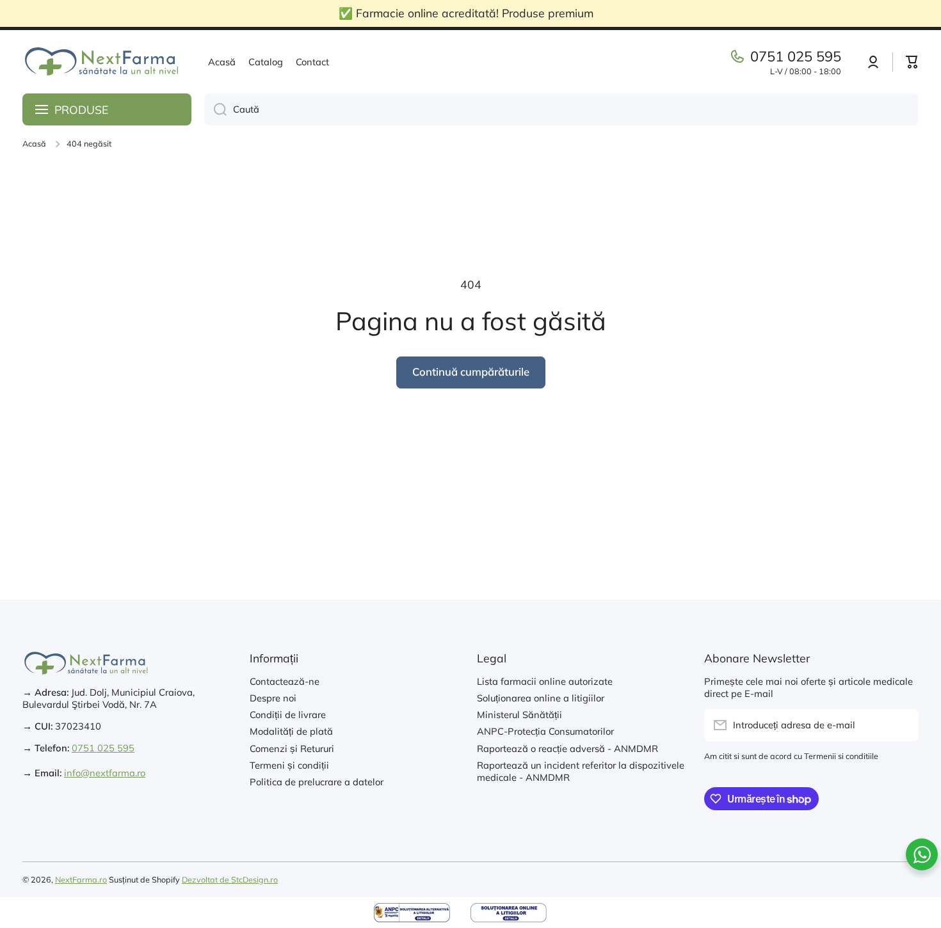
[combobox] (561, 109)
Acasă (34, 143)
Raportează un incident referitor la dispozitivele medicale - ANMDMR (580, 771)
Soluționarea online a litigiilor (540, 698)
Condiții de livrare (288, 714)
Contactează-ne (284, 681)
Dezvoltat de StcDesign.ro (230, 879)
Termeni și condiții (289, 765)
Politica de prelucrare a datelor (316, 782)
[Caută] (215, 109)
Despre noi (273, 698)
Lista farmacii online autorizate (545, 681)
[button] (912, 62)
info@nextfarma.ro (104, 773)
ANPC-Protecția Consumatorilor (545, 731)
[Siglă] (102, 62)
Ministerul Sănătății (519, 714)
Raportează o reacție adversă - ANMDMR (567, 748)
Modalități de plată (291, 731)
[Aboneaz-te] (903, 725)
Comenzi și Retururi (292, 748)
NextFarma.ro (81, 879)
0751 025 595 (795, 56)
